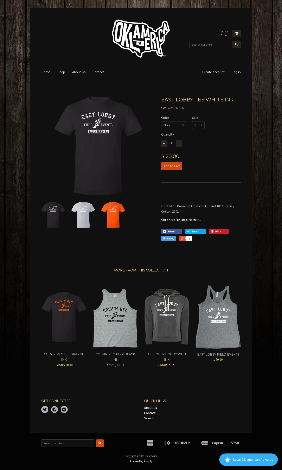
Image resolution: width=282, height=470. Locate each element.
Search (149, 418)
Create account (213, 72)
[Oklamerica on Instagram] (64, 410)
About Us (78, 72)
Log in (236, 72)
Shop (61, 72)
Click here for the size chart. (181, 220)
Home (46, 72)
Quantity (167, 134)
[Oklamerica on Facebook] (54, 410)
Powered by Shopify (141, 461)
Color (165, 117)
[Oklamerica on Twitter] (44, 410)
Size (195, 117)
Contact (98, 72)
